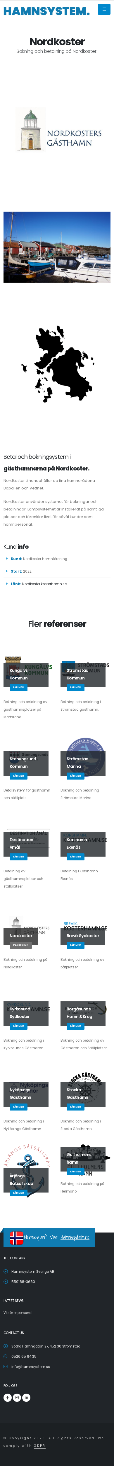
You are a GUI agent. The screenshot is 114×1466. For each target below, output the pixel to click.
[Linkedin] (26, 1398)
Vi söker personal (18, 1312)
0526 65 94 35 (24, 1356)
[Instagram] (17, 1398)
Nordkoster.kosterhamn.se (44, 584)
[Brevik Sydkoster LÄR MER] (85, 926)
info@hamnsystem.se (30, 1366)
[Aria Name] (104, 9)
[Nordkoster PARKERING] (28, 926)
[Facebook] (8, 1398)
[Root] (47, 11)
